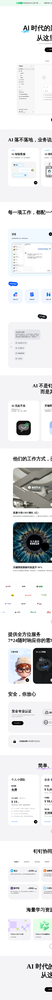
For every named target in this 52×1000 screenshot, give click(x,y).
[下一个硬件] (11, 347)
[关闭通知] (45, 3)
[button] (23, 874)
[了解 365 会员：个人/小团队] (35, 821)
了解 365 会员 (14, 821)
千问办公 (47, 61)
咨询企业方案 (47, 821)
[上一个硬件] (11, 343)
